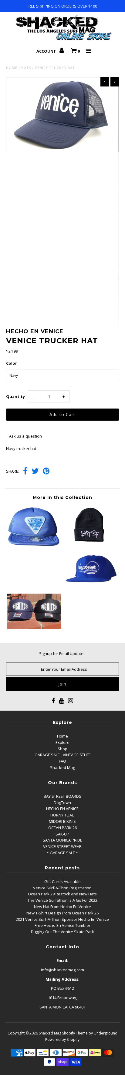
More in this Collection (62, 497)
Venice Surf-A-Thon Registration (62, 888)
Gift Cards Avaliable (62, 881)
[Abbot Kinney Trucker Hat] (34, 546)
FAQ (62, 761)
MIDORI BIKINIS (62, 821)
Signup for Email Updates (62, 653)
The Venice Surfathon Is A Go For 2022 (62, 900)
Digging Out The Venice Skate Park (62, 931)
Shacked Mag (62, 767)
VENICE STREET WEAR (62, 846)
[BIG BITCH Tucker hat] (34, 627)
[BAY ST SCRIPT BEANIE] (91, 540)
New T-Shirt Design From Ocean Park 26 (62, 913)
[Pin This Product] (46, 471)
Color (11, 363)
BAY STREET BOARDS (62, 796)
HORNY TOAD (62, 815)
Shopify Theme (75, 1033)
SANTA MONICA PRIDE (62, 840)
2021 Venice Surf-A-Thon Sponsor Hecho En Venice (62, 919)
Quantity (15, 396)
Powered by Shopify (62, 1039)
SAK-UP (62, 834)
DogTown (62, 802)
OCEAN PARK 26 (62, 827)
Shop (62, 748)
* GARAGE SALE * (62, 852)
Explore (62, 742)
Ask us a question (25, 436)
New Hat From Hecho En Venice (62, 906)
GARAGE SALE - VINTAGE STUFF (62, 754)
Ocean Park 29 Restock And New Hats (62, 894)
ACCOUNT (46, 51)
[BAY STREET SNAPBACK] (91, 584)
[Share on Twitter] (35, 471)
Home (11, 67)
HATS (26, 67)
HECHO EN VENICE (62, 808)
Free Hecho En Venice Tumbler (62, 925)
